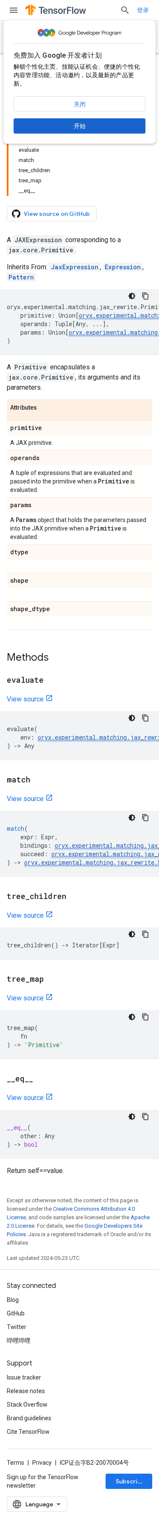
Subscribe (130, 1481)
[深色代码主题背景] (132, 296)
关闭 (80, 104)
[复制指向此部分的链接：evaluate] (52, 681)
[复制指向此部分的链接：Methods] (57, 658)
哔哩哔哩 (19, 1340)
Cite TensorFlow (28, 1431)
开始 (80, 126)
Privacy (42, 1462)
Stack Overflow (27, 1404)
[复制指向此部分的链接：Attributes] (45, 408)
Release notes (26, 1391)
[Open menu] (13, 10)
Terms (15, 1462)
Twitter (16, 1327)
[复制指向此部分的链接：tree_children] (74, 897)
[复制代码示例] (145, 296)
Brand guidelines (29, 1418)
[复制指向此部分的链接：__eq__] (41, 1079)
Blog (13, 1299)
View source (25, 699)
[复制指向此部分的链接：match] (38, 780)
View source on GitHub (57, 214)
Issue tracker (24, 1377)
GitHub (16, 1313)
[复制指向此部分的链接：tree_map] (52, 980)
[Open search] (125, 10)
